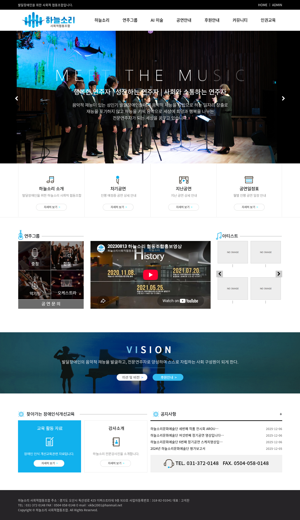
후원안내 (211, 20)
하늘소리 (101, 20)
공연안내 (183, 20)
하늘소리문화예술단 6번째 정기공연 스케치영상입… (186, 441)
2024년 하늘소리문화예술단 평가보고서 (177, 448)
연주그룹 (130, 20)
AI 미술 (157, 20)
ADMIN (277, 4)
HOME (262, 4)
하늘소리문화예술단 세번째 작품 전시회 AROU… (184, 428)
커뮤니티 (240, 20)
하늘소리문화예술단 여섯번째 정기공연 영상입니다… (187, 435)
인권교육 (268, 20)
